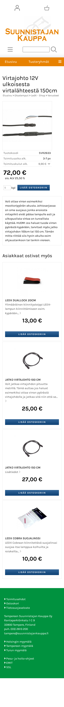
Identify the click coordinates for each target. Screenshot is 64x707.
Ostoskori (12, 603)
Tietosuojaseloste (18, 607)
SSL (8, 667)
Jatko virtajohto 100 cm (23, 379)
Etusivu (11, 62)
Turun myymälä (16, 650)
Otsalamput (21, 95)
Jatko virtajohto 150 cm (22, 467)
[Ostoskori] (47, 8)
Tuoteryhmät (39, 62)
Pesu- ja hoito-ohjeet (20, 658)
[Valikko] (60, 61)
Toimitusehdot (16, 599)
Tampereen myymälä (19, 645)
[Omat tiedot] (17, 8)
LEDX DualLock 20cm (20, 300)
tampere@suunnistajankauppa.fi (26, 633)
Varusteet (53, 95)
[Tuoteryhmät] (10, 49)
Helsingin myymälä (19, 641)
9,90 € (42, 163)
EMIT (9, 662)
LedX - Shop (38, 95)
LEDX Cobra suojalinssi (22, 538)
